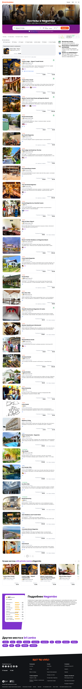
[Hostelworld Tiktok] (16, 666)
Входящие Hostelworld (69, 683)
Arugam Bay (35, 642)
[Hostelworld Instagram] (8, 666)
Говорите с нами (33, 677)
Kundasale (26, 642)
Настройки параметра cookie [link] (65, 686)
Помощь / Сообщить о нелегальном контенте (37, 681)
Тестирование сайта (47, 686)
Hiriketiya (25, 645)
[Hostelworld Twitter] (6, 666)
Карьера (66, 671)
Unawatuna (33, 645)
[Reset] (40, 28)
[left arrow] (75, 561)
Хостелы (31, 666)
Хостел (23, 59)
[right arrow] (79, 561)
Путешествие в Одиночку (52, 677)
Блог (48, 669)
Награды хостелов (51, 674)
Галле (17, 645)
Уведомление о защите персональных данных (11, 686)
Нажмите (66, 669)
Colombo (6, 642)
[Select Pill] (76, 2)
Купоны (34, 686)
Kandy (12, 642)
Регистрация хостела (69, 677)
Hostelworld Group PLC (69, 666)
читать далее (33, 56)
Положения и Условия (27, 686)
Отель (23, 433)
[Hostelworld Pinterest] (14, 666)
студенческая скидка (51, 680)
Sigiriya (58, 642)
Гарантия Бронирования (52, 671)
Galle (11, 645)
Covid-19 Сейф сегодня (29, 71)
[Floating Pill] (25, 556)
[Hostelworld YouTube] (11, 666)
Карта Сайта (55, 686)
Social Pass (49, 666)
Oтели (31, 669)
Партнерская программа (69, 680)
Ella (52, 642)
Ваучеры (39, 686)
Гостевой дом (24, 449)
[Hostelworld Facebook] (3, 666)
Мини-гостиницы (33, 671)
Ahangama (65, 642)
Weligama (74, 642)
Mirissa (5, 645)
